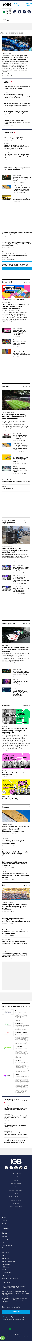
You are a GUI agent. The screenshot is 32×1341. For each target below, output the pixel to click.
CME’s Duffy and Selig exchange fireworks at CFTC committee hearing (17, 168)
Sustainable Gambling (8, 240)
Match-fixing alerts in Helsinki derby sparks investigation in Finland (22, 179)
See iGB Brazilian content (7, 11)
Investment (5, 478)
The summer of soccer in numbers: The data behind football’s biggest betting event (16, 156)
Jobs (3, 1226)
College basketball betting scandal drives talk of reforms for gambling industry (15, 550)
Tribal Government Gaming (10, 1278)
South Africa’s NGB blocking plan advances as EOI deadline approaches (16, 138)
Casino (5, 118)
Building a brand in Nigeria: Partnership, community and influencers (19, 332)
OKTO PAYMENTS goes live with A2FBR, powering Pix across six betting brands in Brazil (16, 113)
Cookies (14, 1337)
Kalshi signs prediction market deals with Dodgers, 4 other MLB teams (17, 87)
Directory (4, 1220)
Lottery (16, 1186)
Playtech (18, 1011)
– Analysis (10, 482)
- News (11, 1289)
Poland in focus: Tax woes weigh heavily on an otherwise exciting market (21, 353)
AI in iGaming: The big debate (12, 799)
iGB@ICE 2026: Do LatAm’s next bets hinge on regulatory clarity (21, 590)
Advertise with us (7, 1245)
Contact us (5, 1239)
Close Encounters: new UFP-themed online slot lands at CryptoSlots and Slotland (15, 1117)
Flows (17, 1074)
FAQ (3, 1242)
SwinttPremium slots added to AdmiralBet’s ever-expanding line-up (15, 1133)
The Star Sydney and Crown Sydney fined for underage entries (17, 233)
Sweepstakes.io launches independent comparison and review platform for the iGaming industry (15, 1108)
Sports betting (17, 175)
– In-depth (23, 192)
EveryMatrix (18, 1023)
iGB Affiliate (5, 1258)
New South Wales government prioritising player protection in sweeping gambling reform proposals (17, 96)
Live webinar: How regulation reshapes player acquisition (22, 198)
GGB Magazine (6, 1272)
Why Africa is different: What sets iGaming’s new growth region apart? (14, 730)
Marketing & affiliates (8, 412)
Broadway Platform (21, 1032)
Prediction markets (9, 85)
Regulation (6, 92)
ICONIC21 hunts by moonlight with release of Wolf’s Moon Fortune (14, 1141)
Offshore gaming (6, 53)
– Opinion (10, 489)
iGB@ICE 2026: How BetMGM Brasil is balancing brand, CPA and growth (21, 579)
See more (26, 82)
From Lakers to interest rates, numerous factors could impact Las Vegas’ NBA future (16, 480)
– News (12, 75)
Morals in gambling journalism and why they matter (20, 470)
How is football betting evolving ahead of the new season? (20, 437)
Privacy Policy (6, 1337)
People (16, 1193)
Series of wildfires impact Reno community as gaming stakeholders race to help (17, 122)
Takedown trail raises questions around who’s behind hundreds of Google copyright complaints (15, 57)
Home (4, 1217)
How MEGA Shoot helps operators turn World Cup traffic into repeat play (21, 673)
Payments (5, 849)
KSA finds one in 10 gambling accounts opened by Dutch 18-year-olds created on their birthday (16, 243)
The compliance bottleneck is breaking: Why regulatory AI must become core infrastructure (20, 692)
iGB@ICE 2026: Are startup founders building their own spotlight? (21, 568)
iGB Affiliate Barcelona (8, 1261)
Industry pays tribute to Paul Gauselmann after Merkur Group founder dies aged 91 (17, 104)
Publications (5, 1228)
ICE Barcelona (6, 1267)
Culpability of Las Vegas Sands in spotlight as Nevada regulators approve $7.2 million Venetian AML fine (16, 147)
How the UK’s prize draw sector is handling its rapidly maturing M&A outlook (14, 255)
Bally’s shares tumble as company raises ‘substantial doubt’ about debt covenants (15, 863)
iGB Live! (4, 1256)
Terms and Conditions (24, 1337)
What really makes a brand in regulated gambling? (19, 343)
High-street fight (7, 488)
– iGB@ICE (23, 572)
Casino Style (5, 1275)
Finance (4, 860)
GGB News (5, 1270)
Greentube (18, 1046)
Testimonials (5, 1248)
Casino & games (16, 1173)
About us (4, 1236)
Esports (16, 1176)
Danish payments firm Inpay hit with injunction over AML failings (15, 853)
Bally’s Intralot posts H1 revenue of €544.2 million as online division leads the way (16, 875)
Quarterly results (17, 185)
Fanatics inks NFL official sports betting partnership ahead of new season (14, 943)
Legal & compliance (9, 135)
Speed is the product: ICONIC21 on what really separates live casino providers (15, 649)
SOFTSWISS (18, 1060)
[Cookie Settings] (2, 1338)
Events (4, 1223)
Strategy (15, 466)
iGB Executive (6, 1264)
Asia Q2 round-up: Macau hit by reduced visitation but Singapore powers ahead (21, 189)
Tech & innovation (18, 565)
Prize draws (5, 251)
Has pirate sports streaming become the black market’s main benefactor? (14, 416)
